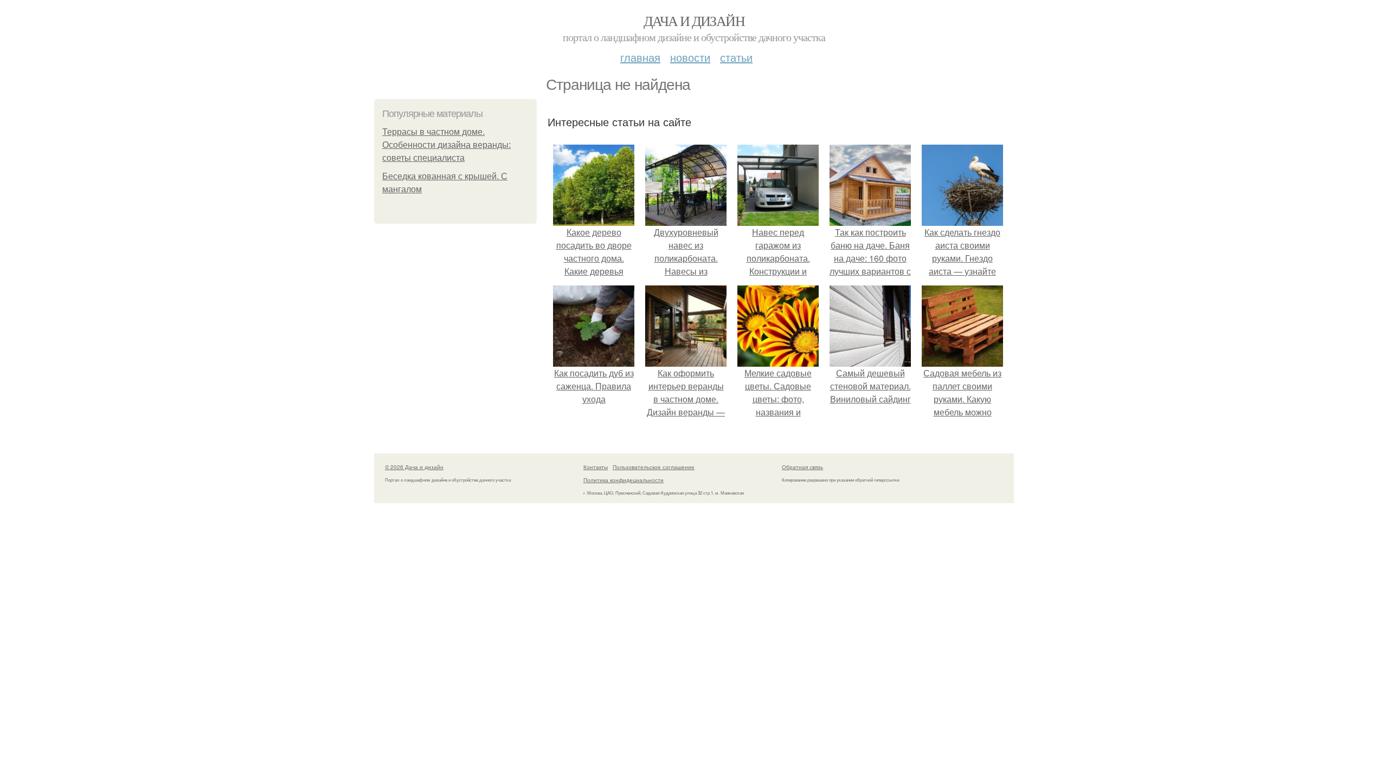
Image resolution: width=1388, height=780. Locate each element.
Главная (640, 57)
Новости (690, 57)
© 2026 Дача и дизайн (414, 467)
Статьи (736, 57)
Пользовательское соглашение (654, 467)
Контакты (595, 467)
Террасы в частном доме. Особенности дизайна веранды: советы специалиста (446, 144)
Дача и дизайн (694, 20)
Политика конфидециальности (623, 480)
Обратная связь (802, 467)
